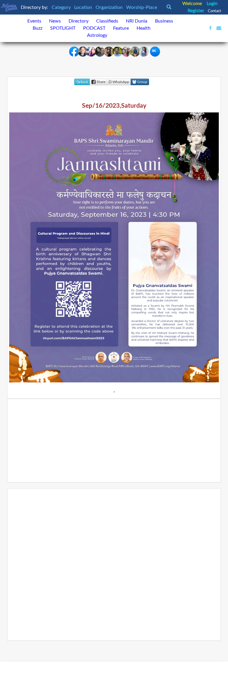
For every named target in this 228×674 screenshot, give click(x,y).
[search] (170, 7)
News (55, 21)
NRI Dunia (136, 21)
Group (141, 82)
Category (62, 7)
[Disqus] (114, 564)
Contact (214, 11)
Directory (78, 21)
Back (84, 82)
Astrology (97, 35)
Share (100, 82)
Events (34, 21)
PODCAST (94, 28)
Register (196, 10)
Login (212, 3)
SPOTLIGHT (62, 28)
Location (83, 7)
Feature (121, 28)
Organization (110, 7)
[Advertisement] (114, 440)
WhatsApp (120, 82)
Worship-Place (142, 7)
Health (144, 28)
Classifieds (107, 21)
